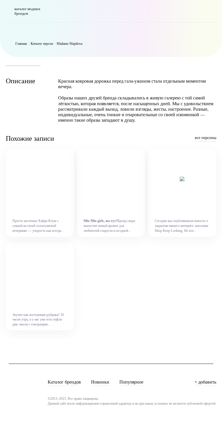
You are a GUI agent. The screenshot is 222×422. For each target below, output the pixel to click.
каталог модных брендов (27, 11)
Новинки (100, 382)
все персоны (205, 138)
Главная (21, 44)
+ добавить (205, 382)
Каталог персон (42, 44)
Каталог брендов (64, 382)
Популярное (131, 382)
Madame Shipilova (69, 44)
